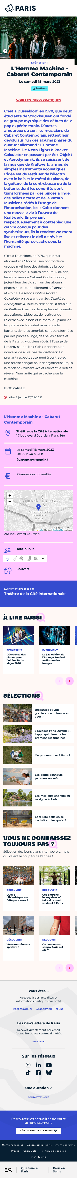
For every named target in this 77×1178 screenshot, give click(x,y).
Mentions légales (12, 1145)
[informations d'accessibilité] (25, 558)
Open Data (30, 1151)
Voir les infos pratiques (38, 100)
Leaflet (40, 530)
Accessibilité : (51, 1145)
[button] (38, 507)
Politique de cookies (53, 1151)
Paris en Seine (59, 1170)
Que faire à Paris (29, 1170)
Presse (15, 1151)
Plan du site (38, 1157)
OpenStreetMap (58, 530)
